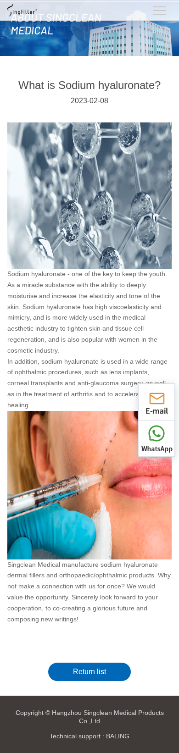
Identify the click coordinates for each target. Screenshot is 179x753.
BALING (117, 736)
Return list (89, 671)
